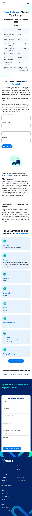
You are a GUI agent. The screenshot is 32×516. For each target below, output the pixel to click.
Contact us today (6, 175)
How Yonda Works (6, 485)
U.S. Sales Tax (20, 477)
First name (6, 401)
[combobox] (16, 133)
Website (5, 437)
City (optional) (5, 122)
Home (2, 469)
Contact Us (4, 474)
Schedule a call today (16, 360)
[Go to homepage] (7, 3)
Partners (19, 474)
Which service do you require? (12, 430)
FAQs (18, 472)
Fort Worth (12, 374)
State (3, 130)
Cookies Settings (5, 510)
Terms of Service (5, 507)
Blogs (18, 469)
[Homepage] (7, 461)
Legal (2, 504)
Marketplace (4, 483)
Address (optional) (7, 114)
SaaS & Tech (4, 480)
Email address (7, 423)
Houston (19, 374)
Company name (8, 415)
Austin (26, 374)
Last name (6, 408)
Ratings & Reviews (21, 483)
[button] (27, 3)
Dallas (5, 374)
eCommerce (4, 477)
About (3, 472)
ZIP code (4, 137)
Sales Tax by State (21, 480)
